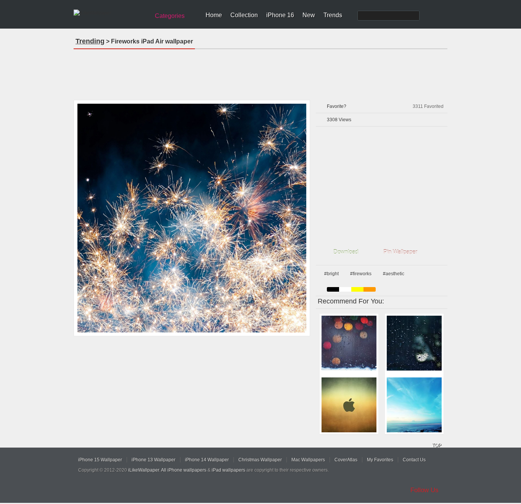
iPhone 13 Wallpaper (153, 459)
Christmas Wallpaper (260, 459)
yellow (357, 289)
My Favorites (380, 459)
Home (214, 15)
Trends (332, 15)
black (333, 289)
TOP (436, 445)
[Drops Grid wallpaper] (414, 343)
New (308, 15)
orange (369, 289)
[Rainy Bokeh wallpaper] (349, 343)
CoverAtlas (345, 459)
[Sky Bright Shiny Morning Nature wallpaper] (414, 404)
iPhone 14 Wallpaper (207, 459)
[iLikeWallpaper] (111, 13)
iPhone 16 (280, 15)
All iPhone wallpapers (183, 470)
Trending (90, 41)
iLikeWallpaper (143, 470)
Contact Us (414, 459)
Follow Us (424, 490)
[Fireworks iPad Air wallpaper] (191, 218)
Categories (170, 16)
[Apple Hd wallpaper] (349, 404)
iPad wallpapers (228, 470)
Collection (244, 15)
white (345, 289)
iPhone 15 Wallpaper (100, 459)
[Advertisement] (260, 72)
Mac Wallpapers (308, 459)
